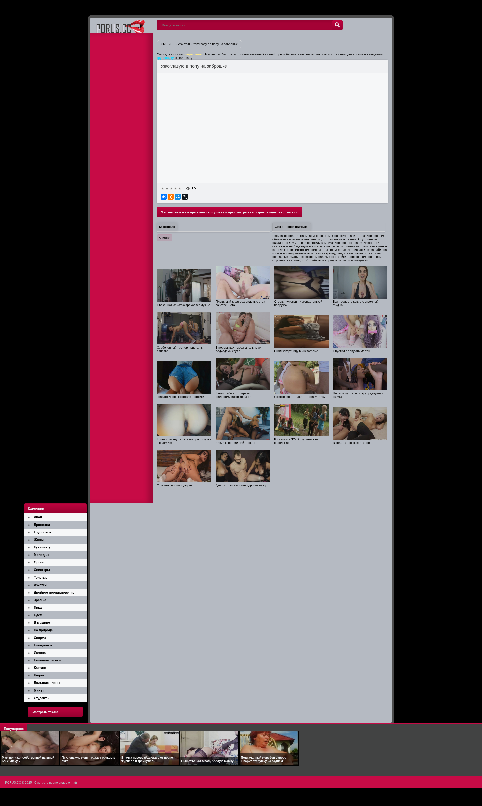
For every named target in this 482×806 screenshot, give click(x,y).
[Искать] (337, 25)
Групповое (42, 532)
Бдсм (38, 615)
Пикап (39, 607)
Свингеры (42, 570)
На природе (43, 630)
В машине (42, 622)
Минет (39, 690)
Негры (39, 675)
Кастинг (40, 668)
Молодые (41, 555)
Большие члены (47, 683)
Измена (40, 653)
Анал (38, 517)
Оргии (39, 562)
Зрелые (40, 600)
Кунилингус (43, 547)
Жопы (39, 540)
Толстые (40, 577)
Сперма (40, 638)
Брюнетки (42, 525)
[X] (185, 197)
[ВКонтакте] (164, 197)
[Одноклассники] (171, 197)
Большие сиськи (47, 660)
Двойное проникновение (54, 592)
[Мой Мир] (178, 197)
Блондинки (43, 645)
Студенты (41, 698)
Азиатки (164, 238)
